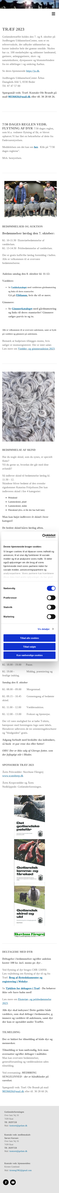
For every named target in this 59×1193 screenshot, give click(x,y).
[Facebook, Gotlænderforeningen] (5, 1182)
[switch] (51, 597)
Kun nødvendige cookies (29, 655)
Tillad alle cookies (29, 638)
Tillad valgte (29, 646)
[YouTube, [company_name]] (13, 1182)
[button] (30, 13)
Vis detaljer (44, 629)
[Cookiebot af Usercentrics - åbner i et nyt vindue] (42, 536)
